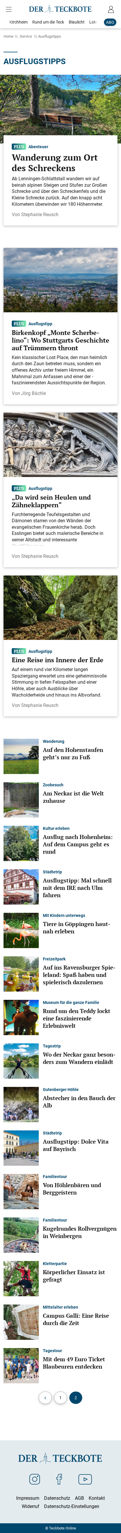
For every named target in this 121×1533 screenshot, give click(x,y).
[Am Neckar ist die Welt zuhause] (21, 799)
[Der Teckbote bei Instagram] (34, 1479)
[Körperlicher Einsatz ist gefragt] (21, 1278)
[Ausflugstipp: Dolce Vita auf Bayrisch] (21, 1147)
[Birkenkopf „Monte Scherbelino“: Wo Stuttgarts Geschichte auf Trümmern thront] (60, 279)
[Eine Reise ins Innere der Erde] (60, 607)
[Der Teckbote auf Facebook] (59, 1479)
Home (9, 36)
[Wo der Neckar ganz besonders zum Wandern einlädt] (21, 1060)
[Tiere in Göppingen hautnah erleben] (21, 930)
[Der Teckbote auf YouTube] (85, 1479)
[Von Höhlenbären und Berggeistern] (21, 1191)
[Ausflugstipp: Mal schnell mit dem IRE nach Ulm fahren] (21, 886)
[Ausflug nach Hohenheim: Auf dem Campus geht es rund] (21, 843)
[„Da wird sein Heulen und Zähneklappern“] (60, 444)
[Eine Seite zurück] (45, 1398)
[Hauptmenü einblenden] (10, 9)
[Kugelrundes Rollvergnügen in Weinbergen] (21, 1234)
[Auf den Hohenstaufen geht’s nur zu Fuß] (21, 756)
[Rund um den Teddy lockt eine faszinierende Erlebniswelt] (21, 1017)
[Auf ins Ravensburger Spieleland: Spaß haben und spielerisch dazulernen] (21, 973)
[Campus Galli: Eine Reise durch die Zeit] (21, 1321)
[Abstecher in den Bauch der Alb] (21, 1104)
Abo (110, 22)
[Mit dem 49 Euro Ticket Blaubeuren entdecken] (21, 1365)
